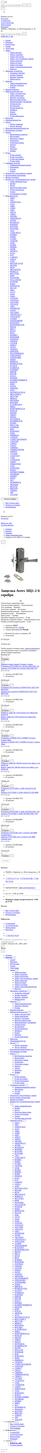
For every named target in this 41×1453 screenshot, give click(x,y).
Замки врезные (16, 53)
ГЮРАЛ (13, 345)
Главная (8, 529)
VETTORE (14, 302)
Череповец (14, 484)
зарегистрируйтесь (32, 648)
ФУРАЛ (13, 470)
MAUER (13, 265)
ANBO (12, 208)
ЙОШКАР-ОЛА (16, 364)
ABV (12, 200)
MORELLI (14, 272)
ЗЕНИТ (13, 360)
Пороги (13, 145)
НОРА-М (13, 411)
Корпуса (13, 69)
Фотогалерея (6, 25)
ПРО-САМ (14, 425)
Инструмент (15, 136)
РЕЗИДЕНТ (14, 431)
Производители (11, 196)
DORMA (13, 235)
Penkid (12, 284)
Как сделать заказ (12, 910)
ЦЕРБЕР (13, 476)
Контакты (5, 27)
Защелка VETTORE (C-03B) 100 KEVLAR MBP (19, 792)
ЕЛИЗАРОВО (15, 355)
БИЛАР (13, 327)
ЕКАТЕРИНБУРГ (17, 353)
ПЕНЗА (13, 417)
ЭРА (11, 493)
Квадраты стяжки (17, 139)
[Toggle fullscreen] (4, 1449)
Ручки (8, 153)
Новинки (9, 42)
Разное (12, 112)
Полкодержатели (16, 108)
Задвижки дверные (17, 73)
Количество (5, 655)
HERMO (13, 247)
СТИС (12, 458)
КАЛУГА (13, 366)
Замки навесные (16, 61)
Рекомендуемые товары (10, 664)
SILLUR (13, 288)
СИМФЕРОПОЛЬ (17, 450)
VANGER (14, 298)
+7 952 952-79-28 (12, 935)
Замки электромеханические (21, 67)
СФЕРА (13, 462)
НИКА (12, 407)
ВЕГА (12, 333)
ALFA (12, 204)
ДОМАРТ (14, 349)
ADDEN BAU (15, 202)
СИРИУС (14, 452)
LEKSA (13, 259)
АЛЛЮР (13, 319)
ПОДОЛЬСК (15, 419)
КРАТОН (13, 382)
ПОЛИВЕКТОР (16, 421)
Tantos (12, 294)
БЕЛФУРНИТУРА (17, 325)
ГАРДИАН (14, 339)
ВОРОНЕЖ (14, 337)
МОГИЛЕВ (14, 400)
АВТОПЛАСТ (15, 314)
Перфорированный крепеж (20, 165)
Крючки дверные (16, 77)
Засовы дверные (16, 75)
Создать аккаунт (7, 525)
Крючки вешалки (12, 89)
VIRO (12, 306)
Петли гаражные (16, 124)
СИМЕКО (14, 448)
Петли (8, 122)
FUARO (13, 239)
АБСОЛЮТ (14, 312)
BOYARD (14, 227)
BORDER (14, 224)
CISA (12, 231)
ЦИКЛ (12, 478)
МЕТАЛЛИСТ (15, 394)
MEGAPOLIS (15, 269)
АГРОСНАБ (15, 317)
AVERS (13, 220)
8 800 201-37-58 (7, 36)
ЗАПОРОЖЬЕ (15, 357)
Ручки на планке (16, 157)
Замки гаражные (16, 55)
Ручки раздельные (17, 159)
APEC (12, 210)
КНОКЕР (13, 378)
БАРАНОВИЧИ (16, 321)
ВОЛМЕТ (14, 335)
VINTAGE (14, 304)
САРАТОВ (14, 441)
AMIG (12, 206)
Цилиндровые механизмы (15, 175)
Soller (12, 290)
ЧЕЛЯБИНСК (15, 482)
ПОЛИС (13, 423)
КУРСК (13, 386)
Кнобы (12, 87)
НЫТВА (13, 413)
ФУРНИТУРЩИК (17, 472)
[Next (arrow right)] (4, 1451)
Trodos (12, 296)
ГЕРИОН (13, 341)
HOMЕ (12, 249)
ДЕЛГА (13, 347)
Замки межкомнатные (18, 83)
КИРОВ (13, 372)
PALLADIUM (15, 280)
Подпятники (15, 106)
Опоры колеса (15, 104)
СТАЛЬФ (13, 454)
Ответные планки (17, 143)
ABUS (12, 198)
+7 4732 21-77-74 (12, 878)
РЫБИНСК (14, 435)
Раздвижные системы (13, 130)
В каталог (5, 19)
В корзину (5, 659)
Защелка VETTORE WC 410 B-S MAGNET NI (19, 668)
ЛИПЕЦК (14, 388)
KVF (12, 255)
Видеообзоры (10, 915)
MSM (12, 276)
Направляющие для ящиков (20, 102)
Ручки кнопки (15, 155)
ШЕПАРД (14, 488)
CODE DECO (15, 233)
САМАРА (14, 437)
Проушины (14, 167)
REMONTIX (15, 286)
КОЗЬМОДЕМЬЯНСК (18, 380)
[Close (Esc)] (2, 1449)
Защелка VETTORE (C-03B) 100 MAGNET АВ (19, 814)
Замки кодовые (16, 63)
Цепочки (13, 149)
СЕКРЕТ (13, 443)
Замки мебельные (17, 96)
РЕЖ (12, 429)
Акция (8, 40)
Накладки (9, 118)
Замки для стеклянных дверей (21, 59)
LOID (12, 261)
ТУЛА (12, 466)
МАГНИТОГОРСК (17, 392)
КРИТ (12, 384)
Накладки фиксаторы (18, 188)
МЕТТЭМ (14, 396)
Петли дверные (16, 126)
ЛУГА (12, 390)
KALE (12, 253)
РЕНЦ (12, 433)
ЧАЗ (11, 480)
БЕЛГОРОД (14, 323)
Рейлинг (13, 114)
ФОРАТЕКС (15, 468)
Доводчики (9, 48)
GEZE (12, 243)
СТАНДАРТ (15, 456)
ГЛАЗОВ (13, 343)
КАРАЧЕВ (14, 370)
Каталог (8, 531)
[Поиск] (24, 5)
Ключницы (14, 141)
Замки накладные (17, 57)
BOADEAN (14, 222)
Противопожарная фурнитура (17, 128)
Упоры (12, 147)
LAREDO (14, 257)
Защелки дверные (17, 85)
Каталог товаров (10, 499)
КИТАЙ (13, 374)
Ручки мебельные (17, 116)
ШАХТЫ (13, 486)
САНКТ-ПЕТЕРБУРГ (18, 439)
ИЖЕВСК (14, 362)
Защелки (9, 81)
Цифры (13, 151)
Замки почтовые (16, 65)
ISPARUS (14, 251)
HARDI (13, 245)
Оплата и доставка (12, 913)
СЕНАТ (13, 445)
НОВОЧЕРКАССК (17, 409)
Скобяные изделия (12, 163)
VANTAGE (14, 300)
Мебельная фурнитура (14, 91)
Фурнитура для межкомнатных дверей (20, 179)
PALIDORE (14, 278)
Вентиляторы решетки (19, 134)
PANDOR (14, 282)
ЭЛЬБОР (13, 490)
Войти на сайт (6, 523)
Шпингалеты (15, 79)
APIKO (13, 214)
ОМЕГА (13, 415)
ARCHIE (13, 216)
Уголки (13, 169)
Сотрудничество (7, 23)
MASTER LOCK (16, 263)
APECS (13, 212)
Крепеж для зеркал (17, 98)
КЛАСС (13, 376)
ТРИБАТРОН (15, 464)
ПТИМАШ (14, 427)
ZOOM (12, 310)
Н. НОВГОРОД (16, 405)
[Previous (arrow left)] (2, 1451)
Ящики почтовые (12, 177)
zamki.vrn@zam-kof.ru (26, 888)
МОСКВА (14, 402)
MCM (12, 267)
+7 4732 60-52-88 (26, 878)
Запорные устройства (14, 71)
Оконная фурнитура (13, 120)
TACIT (12, 292)
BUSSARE (14, 229)
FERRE (13, 237)
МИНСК (13, 398)
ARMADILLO (15, 218)
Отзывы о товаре (26, 664)
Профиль (13, 110)
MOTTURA (14, 274)
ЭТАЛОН (14, 495)
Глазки (8, 46)
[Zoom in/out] (6, 1449)
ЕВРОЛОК (14, 351)
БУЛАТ (13, 331)
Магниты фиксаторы (18, 100)
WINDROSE (15, 308)
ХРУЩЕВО (14, 474)
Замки (8, 51)
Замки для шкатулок (18, 93)
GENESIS (14, 241)
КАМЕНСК (14, 368)
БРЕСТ (13, 329)
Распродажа (10, 44)
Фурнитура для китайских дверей (18, 173)
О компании (5, 21)
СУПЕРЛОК (15, 460)
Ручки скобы (15, 161)
